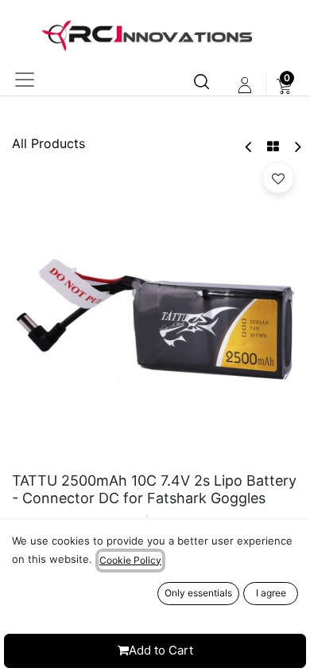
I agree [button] (271, 593)
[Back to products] (273, 146)
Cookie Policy (130, 560)
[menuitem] (284, 85)
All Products (48, 143)
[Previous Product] (249, 146)
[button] (278, 177)
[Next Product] (297, 146)
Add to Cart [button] (161, 650)
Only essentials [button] (198, 593)
